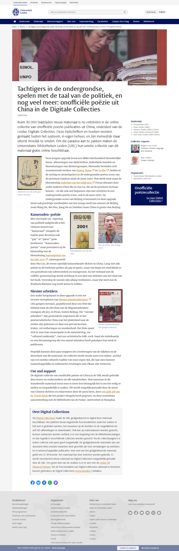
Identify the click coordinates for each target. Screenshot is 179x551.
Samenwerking (86, 21)
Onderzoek (24, 21)
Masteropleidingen (19, 508)
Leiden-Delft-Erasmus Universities (103, 519)
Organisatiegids (61, 2)
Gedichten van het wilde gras (76, 182)
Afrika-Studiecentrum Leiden (62, 531)
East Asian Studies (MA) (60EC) (147, 134)
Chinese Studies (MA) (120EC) (146, 129)
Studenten (34, 2)
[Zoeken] (125, 12)
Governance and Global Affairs (63, 516)
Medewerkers (46, 2)
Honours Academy (58, 535)
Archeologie (55, 504)
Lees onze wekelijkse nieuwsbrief (141, 504)
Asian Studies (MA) (142, 127)
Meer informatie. (58, 548)
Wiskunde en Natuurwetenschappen (65, 527)
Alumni (136, 21)
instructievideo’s (83, 471)
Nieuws (22, 27)
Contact (93, 539)
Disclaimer (94, 527)
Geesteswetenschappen (60, 508)
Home (14, 27)
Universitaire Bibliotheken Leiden (148, 176)
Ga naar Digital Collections (155, 199)
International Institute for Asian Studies (66, 542)
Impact (92, 516)
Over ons (71, 21)
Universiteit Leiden (20, 2)
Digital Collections (45, 418)
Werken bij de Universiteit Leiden (103, 504)
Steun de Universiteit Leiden (101, 508)
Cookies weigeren (151, 548)
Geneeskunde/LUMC (59, 512)
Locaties (93, 523)
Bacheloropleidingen (20, 504)
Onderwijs (38, 21)
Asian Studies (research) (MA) (146, 132)
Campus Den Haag (120, 21)
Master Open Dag (19, 527)
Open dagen (17, 523)
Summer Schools (19, 519)
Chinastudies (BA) (141, 124)
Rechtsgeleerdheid (58, 519)
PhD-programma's (19, 512)
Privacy (92, 535)
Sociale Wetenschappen (60, 523)
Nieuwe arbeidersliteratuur (73, 299)
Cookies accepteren (128, 548)
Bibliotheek (74, 2)
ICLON (53, 539)
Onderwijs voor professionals (24, 516)
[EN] (162, 12)
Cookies (93, 531)
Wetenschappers (55, 21)
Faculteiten (102, 21)
